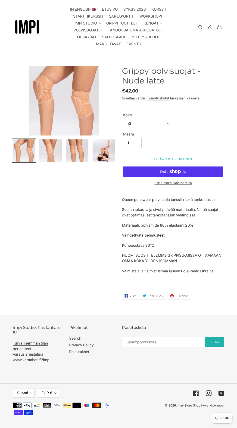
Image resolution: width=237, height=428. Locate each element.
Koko (127, 115)
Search (75, 338)
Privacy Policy (81, 345)
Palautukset (79, 351)
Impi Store (185, 405)
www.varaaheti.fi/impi (31, 359)
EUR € (46, 393)
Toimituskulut (158, 98)
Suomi (22, 393)
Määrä (128, 134)
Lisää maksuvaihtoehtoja (173, 183)
